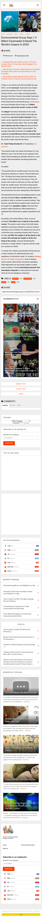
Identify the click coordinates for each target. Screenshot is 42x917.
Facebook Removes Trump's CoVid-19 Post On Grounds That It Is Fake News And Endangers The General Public (18, 64)
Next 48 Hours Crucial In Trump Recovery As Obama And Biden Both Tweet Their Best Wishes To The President (20, 71)
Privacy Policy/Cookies (28, 845)
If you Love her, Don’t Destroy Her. (20, 779)
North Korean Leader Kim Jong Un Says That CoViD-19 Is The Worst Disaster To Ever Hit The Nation (20, 316)
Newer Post (21, 384)
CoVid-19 (28, 34)
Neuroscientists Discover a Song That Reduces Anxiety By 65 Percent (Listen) (20, 806)
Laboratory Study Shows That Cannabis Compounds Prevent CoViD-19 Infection (20, 335)
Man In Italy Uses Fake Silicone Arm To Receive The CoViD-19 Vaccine (20, 353)
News (16, 34)
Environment (9, 34)
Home (2, 34)
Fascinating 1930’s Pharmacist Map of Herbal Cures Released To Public (20, 748)
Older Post (21, 389)
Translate (26, 423)
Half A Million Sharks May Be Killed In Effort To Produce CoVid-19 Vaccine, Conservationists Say (18, 78)
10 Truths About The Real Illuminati (21, 692)
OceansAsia (34, 102)
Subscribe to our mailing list (11, 434)
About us (5, 848)
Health (21, 34)
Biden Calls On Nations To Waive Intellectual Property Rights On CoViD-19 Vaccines (20, 371)
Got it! (21, 914)
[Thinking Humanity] (11, 5)
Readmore (27, 701)
